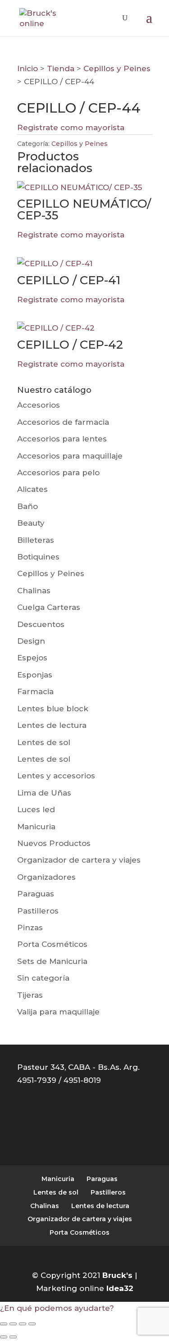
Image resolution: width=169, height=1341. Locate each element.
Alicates (32, 489)
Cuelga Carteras (48, 607)
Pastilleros (38, 910)
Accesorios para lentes (62, 438)
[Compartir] (22, 1324)
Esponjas (34, 674)
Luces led (36, 809)
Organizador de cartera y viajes (79, 859)
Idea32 (119, 1288)
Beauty (31, 522)
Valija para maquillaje (58, 1011)
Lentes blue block (52, 708)
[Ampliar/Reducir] (3, 1324)
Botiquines (38, 556)
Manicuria (36, 826)
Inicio (27, 68)
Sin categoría (43, 977)
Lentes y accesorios (56, 775)
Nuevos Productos (54, 843)
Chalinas (33, 590)
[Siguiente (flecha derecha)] (13, 1337)
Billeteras (35, 540)
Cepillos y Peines (117, 68)
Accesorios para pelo (58, 472)
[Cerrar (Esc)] (32, 1324)
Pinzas (30, 927)
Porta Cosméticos (52, 944)
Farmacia (35, 691)
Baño (27, 506)
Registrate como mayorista (70, 127)
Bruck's (117, 1275)
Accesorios (38, 404)
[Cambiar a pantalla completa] (13, 1324)
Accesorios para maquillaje (70, 455)
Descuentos (40, 624)
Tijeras (30, 995)
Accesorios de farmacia (63, 422)
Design (31, 640)
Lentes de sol (43, 742)
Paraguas (35, 893)
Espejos (32, 657)
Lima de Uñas (44, 792)
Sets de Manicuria (52, 961)
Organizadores (46, 877)
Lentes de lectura (52, 725)
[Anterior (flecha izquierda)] (3, 1337)
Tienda (60, 68)
